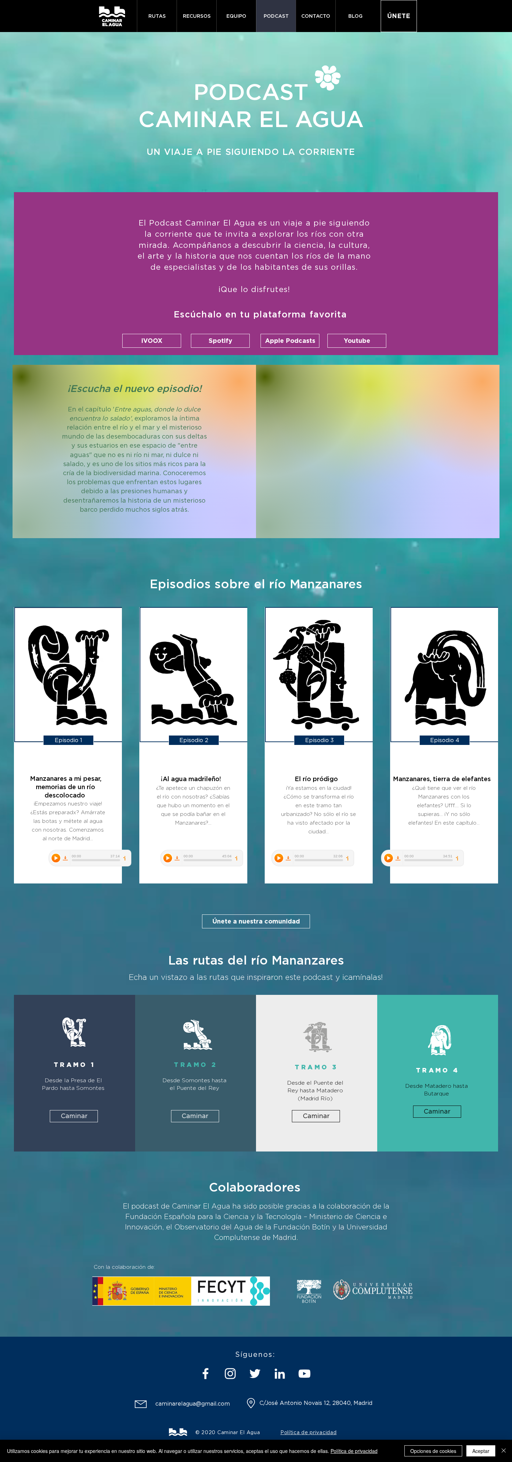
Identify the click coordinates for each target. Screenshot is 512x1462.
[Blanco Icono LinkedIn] (279, 1373)
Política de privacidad (354, 1450)
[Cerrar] (503, 1450)
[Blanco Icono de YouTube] (304, 1373)
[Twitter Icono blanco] (255, 1373)
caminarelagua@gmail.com (192, 1403)
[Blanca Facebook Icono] (205, 1373)
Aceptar (480, 1450)
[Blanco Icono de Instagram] (230, 1373)
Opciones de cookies (433, 1450)
